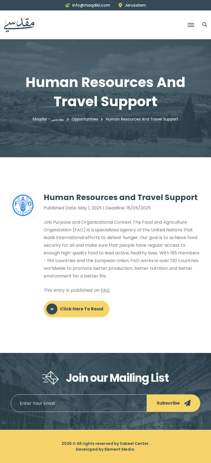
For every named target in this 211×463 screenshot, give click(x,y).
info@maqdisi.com (91, 5)
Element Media (119, 449)
